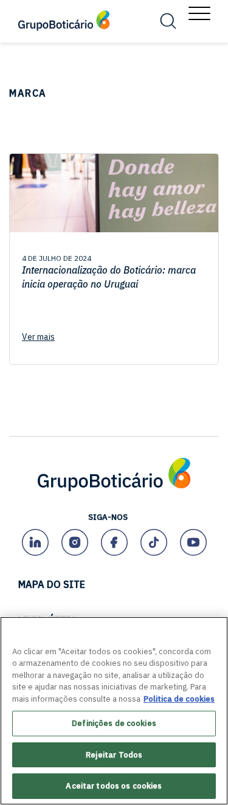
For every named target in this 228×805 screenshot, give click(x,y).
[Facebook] (114, 542)
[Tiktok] (153, 542)
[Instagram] (74, 542)
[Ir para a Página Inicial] (114, 489)
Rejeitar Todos (114, 755)
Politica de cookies (179, 699)
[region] (114, 711)
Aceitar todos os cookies (114, 786)
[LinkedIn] (35, 542)
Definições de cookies (114, 723)
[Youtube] (193, 542)
